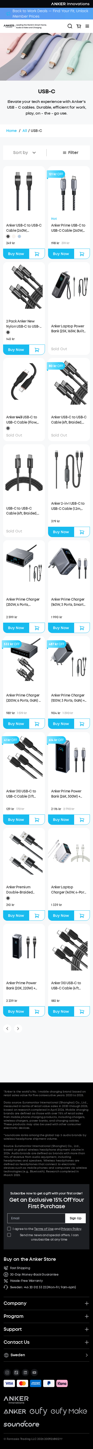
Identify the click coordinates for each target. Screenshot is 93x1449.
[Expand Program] (86, 1316)
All (24, 130)
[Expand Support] (86, 1329)
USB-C (36, 130)
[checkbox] (9, 1228)
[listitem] (7, 1372)
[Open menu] (87, 26)
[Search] (70, 26)
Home (11, 130)
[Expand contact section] (86, 1342)
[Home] (34, 26)
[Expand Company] (86, 1303)
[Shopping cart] (78, 26)
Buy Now (16, 253)
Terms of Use (43, 1229)
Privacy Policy (71, 1229)
